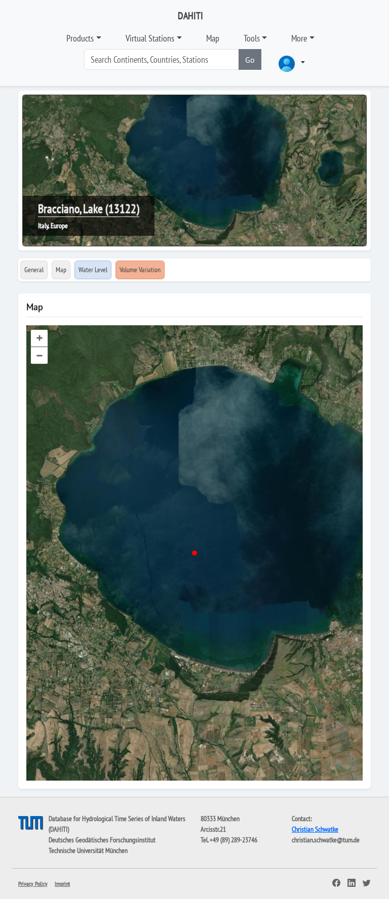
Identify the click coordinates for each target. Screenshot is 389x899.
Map (212, 38)
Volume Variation (140, 269)
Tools (252, 38)
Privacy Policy (33, 883)
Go (250, 60)
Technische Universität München (88, 850)
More (299, 38)
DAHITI (190, 15)
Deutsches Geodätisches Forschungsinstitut (102, 839)
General (34, 269)
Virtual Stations (150, 38)
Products (80, 38)
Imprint (62, 883)
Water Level (93, 269)
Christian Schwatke (315, 829)
